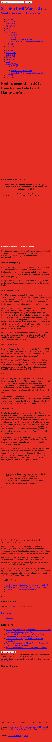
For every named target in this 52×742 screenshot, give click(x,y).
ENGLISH (10, 24)
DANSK (9, 19)
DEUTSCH (11, 21)
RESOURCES (12, 33)
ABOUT (9, 44)
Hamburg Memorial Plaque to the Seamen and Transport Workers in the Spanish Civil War (28, 631)
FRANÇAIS (11, 28)
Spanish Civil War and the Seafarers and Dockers (23, 10)
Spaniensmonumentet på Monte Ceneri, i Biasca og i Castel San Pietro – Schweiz (27, 644)
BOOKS (14, 35)
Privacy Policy (27, 729)
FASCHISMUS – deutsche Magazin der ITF (29, 42)
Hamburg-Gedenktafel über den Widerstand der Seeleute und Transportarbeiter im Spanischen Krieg (26, 635)
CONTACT (11, 46)
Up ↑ (26, 736)
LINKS (14, 37)
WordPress (15, 729)
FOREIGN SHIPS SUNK (21, 39)
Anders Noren (15, 736)
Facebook (6, 613)
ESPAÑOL (10, 26)
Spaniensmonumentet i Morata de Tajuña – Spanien (26, 648)
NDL (8, 30)
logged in (15, 606)
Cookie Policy (6, 661)
